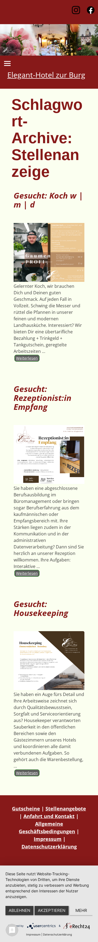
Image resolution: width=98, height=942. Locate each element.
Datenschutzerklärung (49, 846)
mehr (81, 910)
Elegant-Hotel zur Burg (46, 75)
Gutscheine (26, 808)
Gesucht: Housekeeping (41, 608)
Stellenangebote (65, 808)
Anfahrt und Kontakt (49, 816)
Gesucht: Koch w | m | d (48, 200)
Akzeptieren (51, 910)
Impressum (48, 839)
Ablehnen (19, 910)
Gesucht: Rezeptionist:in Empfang (42, 397)
